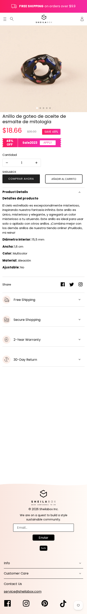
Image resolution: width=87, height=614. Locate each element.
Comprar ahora (21, 179)
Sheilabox (9, 172)
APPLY (48, 142)
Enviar (43, 537)
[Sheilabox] (44, 19)
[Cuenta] (82, 19)
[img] (12, 19)
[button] (37, 108)
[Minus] (7, 163)
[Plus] (36, 163)
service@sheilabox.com (22, 591)
